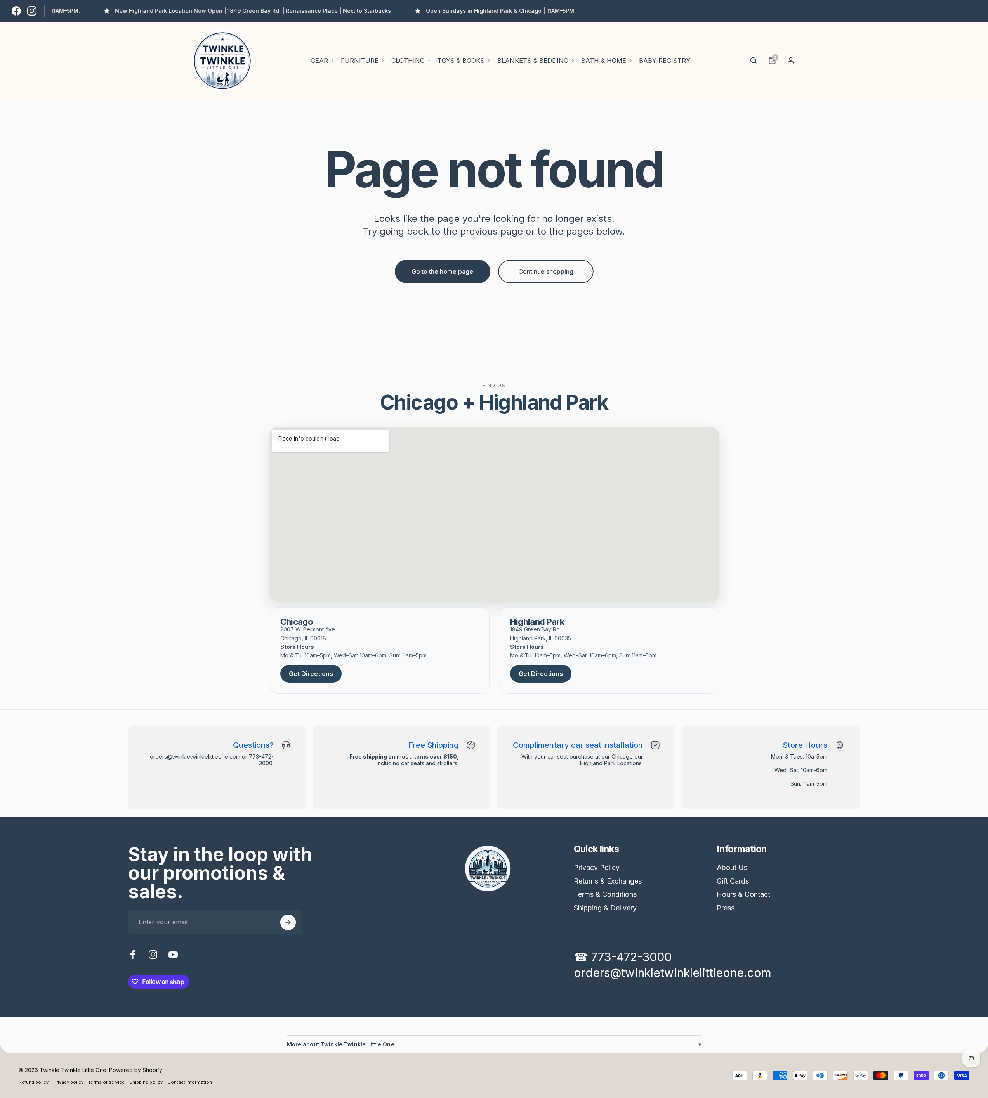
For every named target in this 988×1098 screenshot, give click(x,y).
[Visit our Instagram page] (31, 11)
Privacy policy (68, 1082)
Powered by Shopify (135, 1070)
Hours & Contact (743, 894)
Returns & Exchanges (608, 881)
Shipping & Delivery (605, 908)
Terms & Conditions (605, 894)
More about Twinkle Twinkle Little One (494, 1044)
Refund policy (34, 1082)
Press (725, 908)
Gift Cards (733, 881)
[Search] (753, 60)
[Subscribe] (288, 922)
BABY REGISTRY (664, 60)
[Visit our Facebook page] (16, 11)
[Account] (791, 60)
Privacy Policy (597, 867)
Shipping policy (146, 1082)
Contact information (189, 1082)
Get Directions (311, 674)
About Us (732, 867)
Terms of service (106, 1082)
